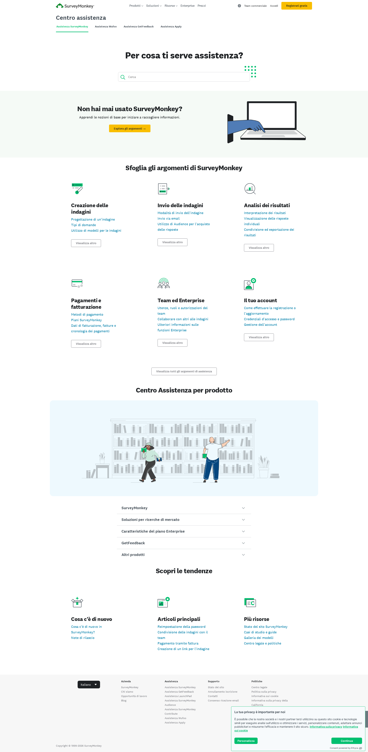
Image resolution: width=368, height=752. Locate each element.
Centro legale (259, 687)
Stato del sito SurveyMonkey (266, 626)
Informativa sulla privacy (326, 726)
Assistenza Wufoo (175, 718)
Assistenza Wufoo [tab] (106, 26)
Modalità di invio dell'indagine (180, 213)
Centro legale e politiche (262, 643)
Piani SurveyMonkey (86, 320)
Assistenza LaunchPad (178, 696)
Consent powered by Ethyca (344, 748)
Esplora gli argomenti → (130, 129)
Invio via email (169, 218)
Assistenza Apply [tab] (171, 26)
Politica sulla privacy (263, 691)
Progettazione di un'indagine (93, 219)
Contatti (213, 696)
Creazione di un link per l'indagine (183, 649)
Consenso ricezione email (223, 700)
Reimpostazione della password (181, 626)
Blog (123, 700)
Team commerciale (255, 5)
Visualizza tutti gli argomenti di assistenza (184, 371)
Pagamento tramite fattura (178, 643)
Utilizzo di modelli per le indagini (96, 230)
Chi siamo (127, 691)
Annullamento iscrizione (222, 691)
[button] (184, 508)
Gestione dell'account (260, 324)
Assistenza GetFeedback (179, 691)
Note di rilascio (82, 637)
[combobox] (89, 684)
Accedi (274, 5)
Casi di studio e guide (260, 632)
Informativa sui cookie (264, 696)
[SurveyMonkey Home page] (75, 6)
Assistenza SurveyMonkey (180, 687)
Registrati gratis (296, 6)
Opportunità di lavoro (134, 696)
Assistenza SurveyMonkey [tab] (72, 26)
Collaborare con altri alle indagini (183, 319)
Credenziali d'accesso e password (269, 319)
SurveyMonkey (129, 687)
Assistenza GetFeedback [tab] (139, 26)
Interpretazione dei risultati (265, 213)
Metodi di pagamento (87, 314)
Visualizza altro (86, 243)
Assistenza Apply (175, 722)
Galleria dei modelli (259, 637)
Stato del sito (216, 687)
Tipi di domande (83, 225)
